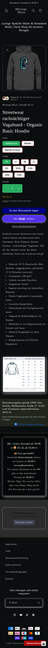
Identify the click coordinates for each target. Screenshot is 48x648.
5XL (19, 175)
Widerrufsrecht (13, 565)
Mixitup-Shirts (19, 643)
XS (6, 161)
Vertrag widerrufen (35, 643)
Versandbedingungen (16, 572)
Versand (5, 201)
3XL (30, 168)
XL (7, 168)
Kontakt (9, 578)
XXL (18, 168)
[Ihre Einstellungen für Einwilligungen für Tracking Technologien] (43, 643)
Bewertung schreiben (24, 522)
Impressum (11, 544)
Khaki (27, 143)
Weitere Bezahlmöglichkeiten (24, 226)
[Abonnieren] (38, 603)
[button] (6, 10)
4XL (7, 175)
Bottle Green (12, 150)
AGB (7, 551)
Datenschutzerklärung (16, 558)
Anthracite (11, 143)
